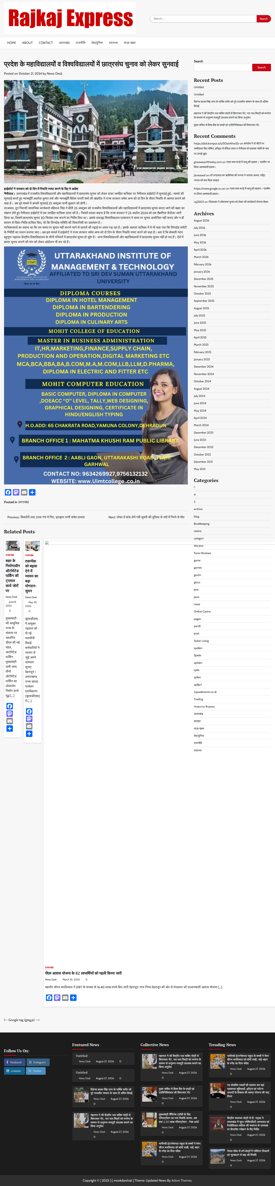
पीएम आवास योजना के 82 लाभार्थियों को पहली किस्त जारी (83, 973)
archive (198, 509)
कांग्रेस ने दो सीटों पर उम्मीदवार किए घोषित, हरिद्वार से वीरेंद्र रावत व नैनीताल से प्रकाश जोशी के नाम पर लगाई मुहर (231, 148)
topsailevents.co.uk (205, 692)
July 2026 (199, 227)
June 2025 (200, 323)
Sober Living (201, 640)
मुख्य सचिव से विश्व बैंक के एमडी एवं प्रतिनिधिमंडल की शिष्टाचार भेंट (226, 125)
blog (196, 516)
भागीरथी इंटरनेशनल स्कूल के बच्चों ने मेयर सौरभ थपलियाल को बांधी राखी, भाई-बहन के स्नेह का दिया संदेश (180, 1147)
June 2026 (200, 235)
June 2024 (200, 403)
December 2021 (203, 461)
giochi (197, 575)
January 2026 (202, 271)
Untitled (199, 87)
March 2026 (201, 257)
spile (196, 670)
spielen (198, 662)
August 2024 (201, 388)
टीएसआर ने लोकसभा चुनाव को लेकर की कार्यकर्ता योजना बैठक (238, 202)
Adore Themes (182, 1180)
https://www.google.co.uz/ (209, 188)
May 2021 (200, 469)
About (27, 43)
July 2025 (199, 315)
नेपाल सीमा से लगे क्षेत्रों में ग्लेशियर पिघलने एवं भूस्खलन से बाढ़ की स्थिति (248, 1153)
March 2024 (201, 425)
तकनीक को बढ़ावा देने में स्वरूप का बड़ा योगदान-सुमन (31, 576)
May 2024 (200, 410)
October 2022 (202, 454)
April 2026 (200, 249)
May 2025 (200, 330)
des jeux (199, 545)
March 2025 (201, 344)
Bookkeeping (201, 524)
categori (199, 538)
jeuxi (196, 597)
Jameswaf (200, 175)
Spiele (197, 655)
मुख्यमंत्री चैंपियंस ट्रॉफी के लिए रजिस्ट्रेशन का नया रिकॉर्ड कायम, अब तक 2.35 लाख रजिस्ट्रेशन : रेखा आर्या (179, 1118)
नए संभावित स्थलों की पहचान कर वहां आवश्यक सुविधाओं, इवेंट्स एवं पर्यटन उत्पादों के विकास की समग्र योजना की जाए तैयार (248, 1090)
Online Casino (202, 611)
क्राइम (197, 721)
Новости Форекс (204, 706)
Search (198, 61)
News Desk (54, 73)
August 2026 (201, 220)
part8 (197, 626)
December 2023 (203, 432)
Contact (46, 43)
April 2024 (200, 417)
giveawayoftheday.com (208, 162)
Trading (198, 699)
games (198, 567)
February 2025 (202, 352)
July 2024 (199, 396)
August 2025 (201, 308)
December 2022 (203, 447)
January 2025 (202, 359)
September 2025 (204, 301)
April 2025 (200, 337)
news (197, 604)
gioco (197, 582)
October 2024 (202, 381)
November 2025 (204, 286)
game (197, 560)
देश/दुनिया (97, 43)
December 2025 (203, 279)
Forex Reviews (202, 553)
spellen (198, 648)
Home (11, 43)
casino (198, 531)
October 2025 (202, 293)
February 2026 (202, 264)
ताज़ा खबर (130, 43)
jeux (196, 589)
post (196, 633)
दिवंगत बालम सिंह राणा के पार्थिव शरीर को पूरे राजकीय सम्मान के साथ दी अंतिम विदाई (111, 1091)
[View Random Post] (268, 43)
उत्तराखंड (64, 43)
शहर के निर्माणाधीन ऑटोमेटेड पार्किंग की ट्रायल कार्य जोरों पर (13, 575)
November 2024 (204, 374)
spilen (197, 677)
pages (197, 618)
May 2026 (200, 242)
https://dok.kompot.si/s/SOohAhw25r (216, 143)
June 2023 (200, 439)
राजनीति (80, 43)
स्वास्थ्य (113, 43)
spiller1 (198, 684)
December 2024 (203, 366)
